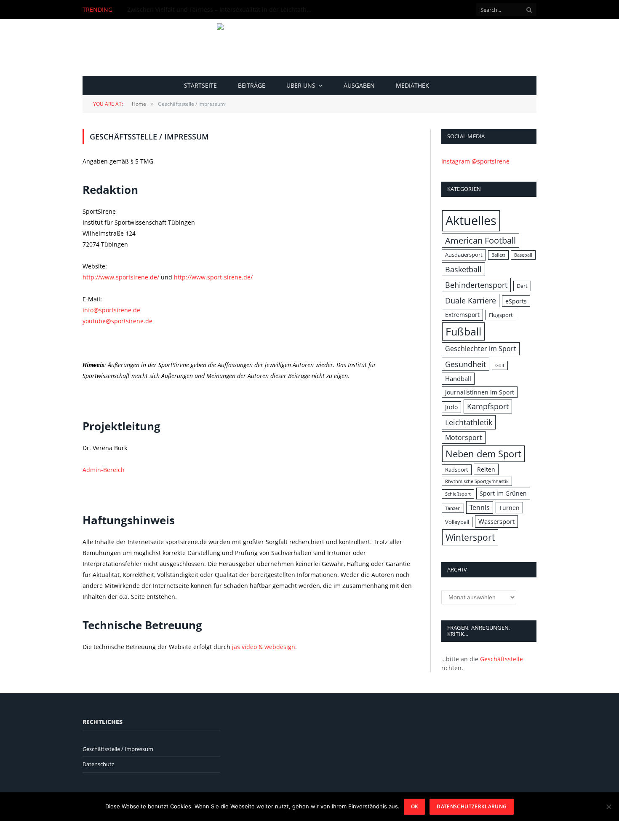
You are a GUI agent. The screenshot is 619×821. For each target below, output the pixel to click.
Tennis (480, 507)
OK (415, 806)
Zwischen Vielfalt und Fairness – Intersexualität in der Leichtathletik (222, 9)
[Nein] (608, 806)
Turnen (509, 508)
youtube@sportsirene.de (117, 321)
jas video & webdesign (263, 647)
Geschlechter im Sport (480, 348)
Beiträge (251, 85)
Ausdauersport (464, 254)
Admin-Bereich (104, 470)
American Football (480, 240)
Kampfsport (488, 406)
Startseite (200, 85)
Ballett (498, 255)
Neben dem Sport (483, 453)
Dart (522, 286)
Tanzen (453, 508)
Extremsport (462, 315)
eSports (516, 301)
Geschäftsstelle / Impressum (118, 749)
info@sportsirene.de (111, 310)
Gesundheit (465, 364)
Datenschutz (98, 764)
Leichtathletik (468, 422)
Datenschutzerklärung (472, 806)
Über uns (300, 85)
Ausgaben (359, 85)
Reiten (486, 469)
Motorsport (463, 437)
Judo (451, 407)
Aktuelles (471, 220)
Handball (458, 378)
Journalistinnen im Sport (479, 392)
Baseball (523, 255)
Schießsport (458, 494)
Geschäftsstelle (501, 659)
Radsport (456, 469)
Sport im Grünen (503, 493)
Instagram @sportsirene (475, 161)
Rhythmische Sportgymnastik (477, 481)
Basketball (463, 269)
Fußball (463, 331)
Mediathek (412, 85)
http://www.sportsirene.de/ (122, 277)
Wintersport (470, 537)
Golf (499, 365)
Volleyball (457, 522)
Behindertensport (476, 284)
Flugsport (501, 315)
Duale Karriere (470, 300)
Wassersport (496, 521)
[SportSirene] (310, 47)
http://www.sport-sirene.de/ (213, 277)
